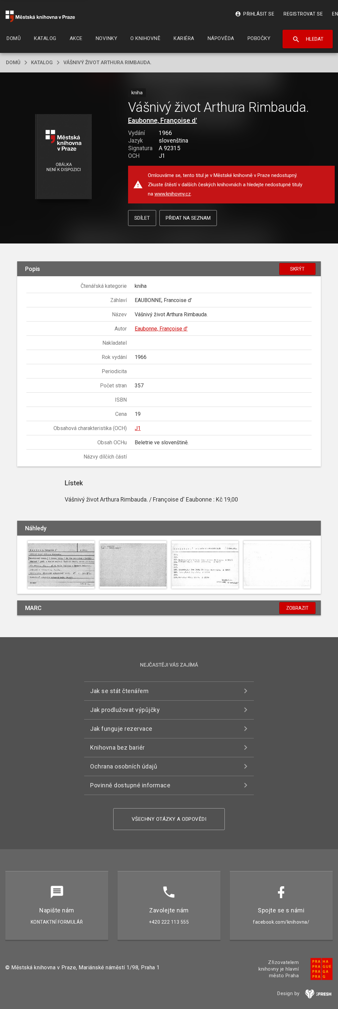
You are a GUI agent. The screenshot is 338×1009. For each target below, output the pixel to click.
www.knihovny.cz (172, 194)
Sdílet (142, 218)
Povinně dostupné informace (130, 785)
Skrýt (297, 269)
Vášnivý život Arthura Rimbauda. (107, 63)
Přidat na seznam (188, 218)
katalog (42, 63)
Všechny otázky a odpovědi (169, 819)
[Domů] (40, 16)
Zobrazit (297, 608)
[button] (63, 157)
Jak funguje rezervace (121, 728)
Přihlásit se (254, 14)
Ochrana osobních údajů (123, 766)
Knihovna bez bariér (117, 747)
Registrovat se (303, 14)
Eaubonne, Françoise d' (162, 120)
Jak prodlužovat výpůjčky (125, 709)
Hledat (307, 39)
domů (13, 63)
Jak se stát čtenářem (119, 690)
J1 (138, 428)
